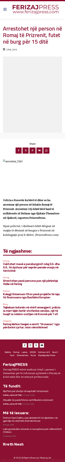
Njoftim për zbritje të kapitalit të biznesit (26, 391)
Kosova (6, 291)
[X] (26, 151)
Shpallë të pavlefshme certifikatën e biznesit (28, 400)
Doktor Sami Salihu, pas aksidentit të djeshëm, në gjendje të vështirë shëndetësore (30, 419)
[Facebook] (19, 151)
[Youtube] (42, 345)
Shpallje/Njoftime (12, 395)
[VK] (39, 151)
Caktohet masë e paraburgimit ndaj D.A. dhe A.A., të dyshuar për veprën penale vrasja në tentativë (31, 267)
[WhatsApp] (46, 151)
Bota (5, 304)
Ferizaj (6, 261)
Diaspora (7, 321)
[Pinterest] (32, 151)
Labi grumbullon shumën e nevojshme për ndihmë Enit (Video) (32, 430)
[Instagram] (30, 345)
